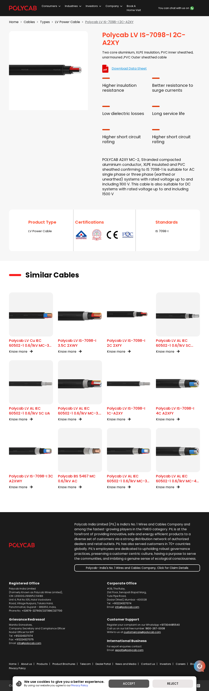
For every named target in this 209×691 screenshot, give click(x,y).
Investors (92, 6)
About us (26, 664)
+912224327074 (121, 603)
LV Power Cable (67, 22)
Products (42, 664)
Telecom (85, 664)
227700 (57, 610)
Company (112, 6)
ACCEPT (129, 683)
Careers (181, 664)
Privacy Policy (17, 668)
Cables (29, 22)
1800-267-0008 (155, 628)
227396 (47, 610)
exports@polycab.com (129, 650)
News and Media (126, 664)
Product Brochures (63, 664)
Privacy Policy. (80, 685)
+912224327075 (24, 639)
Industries (71, 6)
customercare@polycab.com (142, 632)
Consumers (49, 6)
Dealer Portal (103, 664)
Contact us (148, 664)
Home (14, 22)
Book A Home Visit (134, 8)
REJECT (172, 683)
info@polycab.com (127, 607)
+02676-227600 (32, 610)
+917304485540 (170, 624)
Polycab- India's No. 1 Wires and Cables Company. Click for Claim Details (137, 568)
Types (45, 22)
